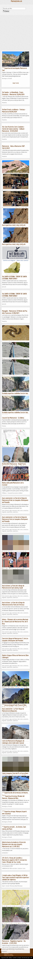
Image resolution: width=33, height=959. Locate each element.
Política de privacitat (8, 955)
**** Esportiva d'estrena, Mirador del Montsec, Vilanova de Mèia (13, 797)
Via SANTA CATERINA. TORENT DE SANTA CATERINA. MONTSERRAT (14, 277)
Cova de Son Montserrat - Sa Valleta (13, 418)
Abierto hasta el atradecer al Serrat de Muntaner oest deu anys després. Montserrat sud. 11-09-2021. (14, 844)
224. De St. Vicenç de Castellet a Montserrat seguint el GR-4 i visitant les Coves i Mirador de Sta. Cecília (14, 860)
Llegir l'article (16, 83)
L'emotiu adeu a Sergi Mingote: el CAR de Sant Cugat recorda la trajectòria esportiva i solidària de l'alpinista (15, 877)
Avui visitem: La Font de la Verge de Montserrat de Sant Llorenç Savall (13, 587)
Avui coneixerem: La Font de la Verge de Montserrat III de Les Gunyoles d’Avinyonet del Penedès (15, 500)
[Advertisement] (16, 32)
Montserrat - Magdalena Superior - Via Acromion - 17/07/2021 (14, 942)
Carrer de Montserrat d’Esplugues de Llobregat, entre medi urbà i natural (13, 742)
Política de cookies (8, 954)
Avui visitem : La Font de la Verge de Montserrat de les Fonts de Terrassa (13, 603)
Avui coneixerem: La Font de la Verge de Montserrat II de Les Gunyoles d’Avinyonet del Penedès (15, 519)
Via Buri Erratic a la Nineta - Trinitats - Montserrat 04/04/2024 (14, 110)
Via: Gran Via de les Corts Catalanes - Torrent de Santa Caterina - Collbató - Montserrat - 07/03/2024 (13, 129)
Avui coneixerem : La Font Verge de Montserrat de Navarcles (13, 710)
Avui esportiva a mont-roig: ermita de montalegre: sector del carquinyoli (13, 226)
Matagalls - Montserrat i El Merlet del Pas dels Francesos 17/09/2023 (14, 312)
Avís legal (6, 953)
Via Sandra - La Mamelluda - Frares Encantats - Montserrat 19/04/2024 (13, 93)
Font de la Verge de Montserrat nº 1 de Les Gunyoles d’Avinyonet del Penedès (15, 639)
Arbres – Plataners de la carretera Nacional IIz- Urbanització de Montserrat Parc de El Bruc (15, 621)
